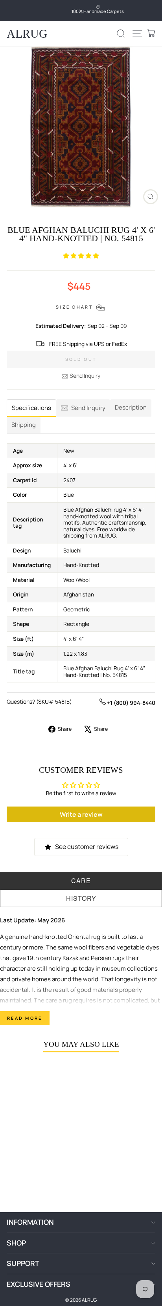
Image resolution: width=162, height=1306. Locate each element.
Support (23, 1263)
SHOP (16, 1242)
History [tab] (81, 898)
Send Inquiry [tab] (88, 408)
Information (30, 1222)
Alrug (27, 33)
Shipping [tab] (23, 425)
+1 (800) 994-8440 (130, 702)
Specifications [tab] (31, 408)
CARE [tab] (81, 880)
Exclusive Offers (38, 1284)
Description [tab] (131, 407)
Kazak (70, 958)
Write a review (81, 814)
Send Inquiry (85, 375)
